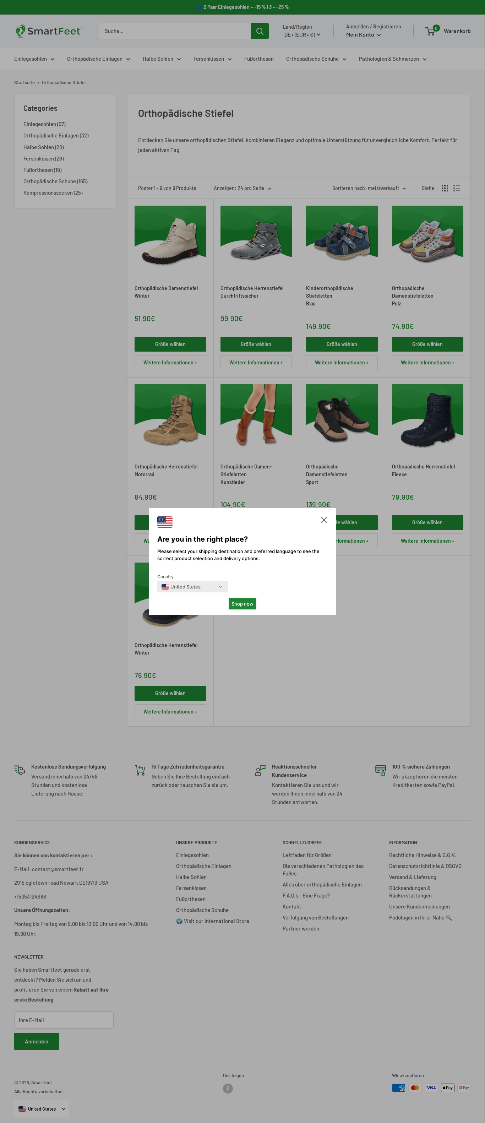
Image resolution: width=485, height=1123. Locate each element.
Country (165, 576)
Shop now (242, 604)
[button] (324, 521)
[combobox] (181, 586)
